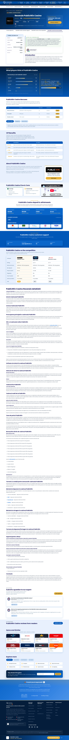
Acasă (7, 10)
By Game (17, 659)
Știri (38, 711)
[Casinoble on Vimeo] (35, 727)
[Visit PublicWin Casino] (19, 257)
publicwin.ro (20, 37)
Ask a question (58, 593)
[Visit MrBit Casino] (35, 257)
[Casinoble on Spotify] (37, 727)
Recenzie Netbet (50, 6)
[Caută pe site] (64, 3)
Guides (31, 659)
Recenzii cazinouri (18, 6)
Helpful (15, 604)
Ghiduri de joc (30, 721)
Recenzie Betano (26, 6)
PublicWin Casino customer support (23, 30)
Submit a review (58, 623)
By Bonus (10, 659)
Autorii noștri (39, 708)
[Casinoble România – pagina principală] (7, 2)
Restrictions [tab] (24, 121)
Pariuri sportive (31, 708)
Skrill (8, 497)
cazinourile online (53, 325)
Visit (19, 281)
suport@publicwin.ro (27, 243)
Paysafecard (10, 499)
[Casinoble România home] (9, 703)
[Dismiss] (61, 737)
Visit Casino (53, 178)
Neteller (9, 502)
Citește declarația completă (43, 732)
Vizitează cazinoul (54, 22)
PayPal (56, 710)
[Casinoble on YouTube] (32, 727)
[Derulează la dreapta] (62, 6)
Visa (56, 704)
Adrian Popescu (21, 25)
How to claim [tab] (10, 121)
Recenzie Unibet (42, 6)
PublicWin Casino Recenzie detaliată (55, 30)
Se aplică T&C (58, 24)
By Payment (24, 659)
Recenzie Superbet (34, 6)
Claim (57, 110)
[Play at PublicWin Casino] (54, 169)
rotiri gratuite (12, 459)
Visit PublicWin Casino (53, 737)
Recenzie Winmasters (59, 6)
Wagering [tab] (17, 121)
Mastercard (57, 707)
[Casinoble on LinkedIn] (29, 727)
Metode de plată (31, 716)
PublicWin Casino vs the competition (38, 30)
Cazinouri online (12, 10)
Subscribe (58, 674)
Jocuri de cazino (31, 713)
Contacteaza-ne (40, 713)
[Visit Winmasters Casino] (50, 257)
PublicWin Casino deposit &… (8, 30)
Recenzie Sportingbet (48, 718)
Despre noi (39, 705)
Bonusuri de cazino (31, 711)
